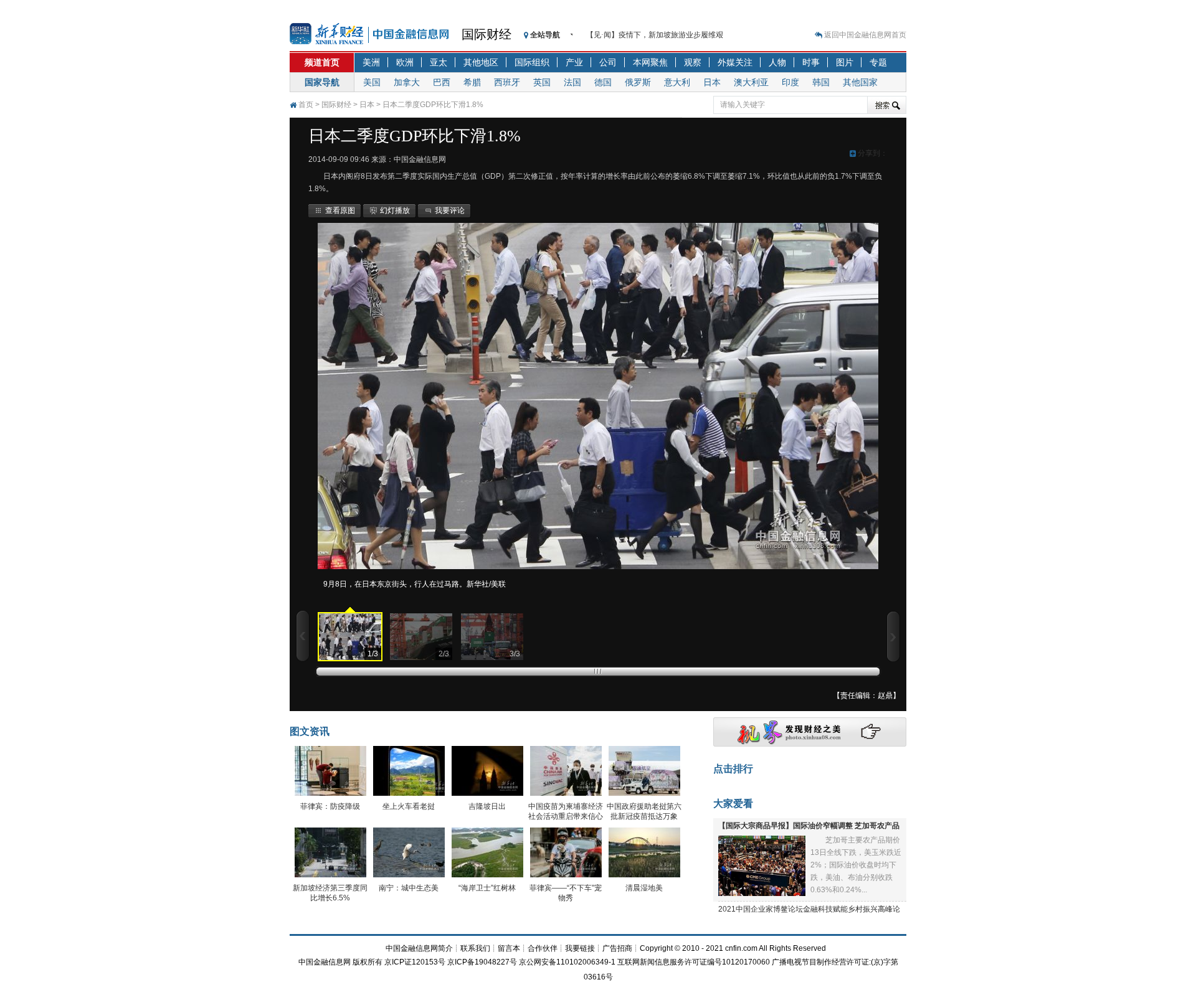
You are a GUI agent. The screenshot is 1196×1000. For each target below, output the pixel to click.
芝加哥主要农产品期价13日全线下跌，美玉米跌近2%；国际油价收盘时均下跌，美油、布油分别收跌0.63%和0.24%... (855, 865)
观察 (692, 62)
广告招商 (617, 948)
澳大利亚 (751, 82)
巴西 (441, 82)
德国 (603, 82)
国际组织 (532, 62)
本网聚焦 (650, 62)
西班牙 (507, 82)
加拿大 (407, 82)
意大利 (677, 82)
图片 (844, 62)
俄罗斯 (638, 82)
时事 (811, 62)
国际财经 (486, 34)
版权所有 (367, 962)
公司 (608, 62)
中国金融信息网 (324, 962)
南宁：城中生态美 (409, 888)
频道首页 (322, 62)
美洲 (371, 62)
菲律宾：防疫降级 (330, 806)
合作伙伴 (543, 948)
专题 (878, 62)
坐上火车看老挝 (408, 806)
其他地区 (480, 62)
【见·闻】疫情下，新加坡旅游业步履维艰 (654, 35)
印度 (790, 82)
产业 (574, 62)
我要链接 (580, 948)
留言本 (509, 948)
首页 (305, 104)
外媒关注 (735, 62)
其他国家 (860, 82)
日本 (712, 82)
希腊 (472, 82)
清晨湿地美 (644, 888)
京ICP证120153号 (414, 962)
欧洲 (405, 62)
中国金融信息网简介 (419, 948)
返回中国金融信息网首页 (865, 35)
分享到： (872, 153)
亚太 (438, 62)
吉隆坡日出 (487, 806)
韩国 (821, 82)
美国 (372, 82)
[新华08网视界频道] (809, 744)
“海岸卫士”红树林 (487, 888)
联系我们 (475, 948)
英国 (542, 82)
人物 (777, 62)
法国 (572, 82)
